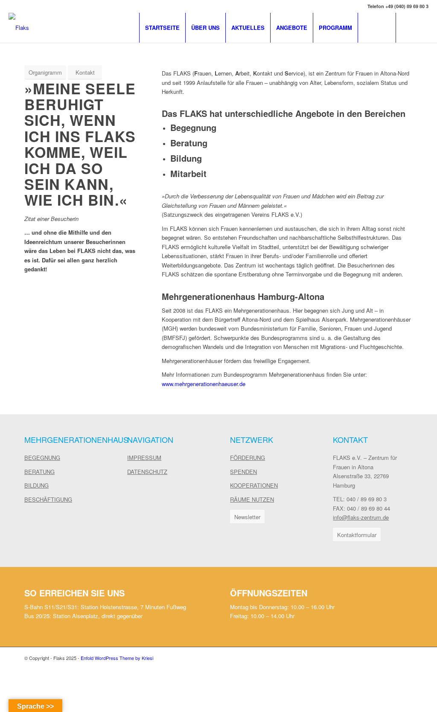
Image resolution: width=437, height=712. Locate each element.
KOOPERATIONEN (254, 485)
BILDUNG (36, 485)
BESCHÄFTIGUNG (48, 499)
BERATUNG (39, 472)
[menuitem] (162, 28)
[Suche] (377, 28)
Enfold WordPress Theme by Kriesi (117, 657)
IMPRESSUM (144, 457)
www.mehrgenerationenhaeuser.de (203, 384)
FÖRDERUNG (247, 457)
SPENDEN (243, 472)
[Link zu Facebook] (409, 27)
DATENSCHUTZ (147, 472)
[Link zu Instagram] (422, 27)
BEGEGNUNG (42, 457)
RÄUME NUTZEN (252, 499)
